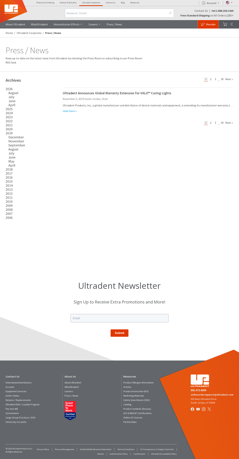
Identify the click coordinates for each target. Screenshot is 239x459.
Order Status (12, 395)
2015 (9, 181)
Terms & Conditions (125, 449)
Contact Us (110, 2)
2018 (9, 169)
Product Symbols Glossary (137, 408)
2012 (9, 193)
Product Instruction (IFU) (136, 391)
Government (12, 413)
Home (9, 33)
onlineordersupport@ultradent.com (212, 394)
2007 (9, 213)
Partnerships (130, 421)
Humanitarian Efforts (66, 24)
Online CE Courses (132, 417)
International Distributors (19, 382)
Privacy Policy (43, 449)
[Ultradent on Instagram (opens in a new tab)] (204, 409)
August (13, 93)
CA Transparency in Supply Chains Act (157, 449)
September (16, 145)
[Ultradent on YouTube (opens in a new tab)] (198, 409)
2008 (9, 209)
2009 (9, 205)
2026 (9, 89)
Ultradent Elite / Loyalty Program (23, 404)
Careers (93, 24)
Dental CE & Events (68, 2)
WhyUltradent (39, 24)
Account (10, 387)
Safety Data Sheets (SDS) (136, 400)
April (11, 105)
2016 (9, 177)
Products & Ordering (45, 2)
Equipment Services (16, 391)
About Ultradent (15, 24)
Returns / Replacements (18, 400)
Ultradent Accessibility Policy (164, 454)
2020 (9, 129)
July (11, 97)
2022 (9, 121)
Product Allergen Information (138, 382)
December (16, 137)
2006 (9, 217)
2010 (9, 201)
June (11, 101)
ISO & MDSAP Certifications (137, 413)
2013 (9, 189)
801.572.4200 (198, 390)
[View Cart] (225, 24)
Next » (229, 79)
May (11, 161)
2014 (9, 185)
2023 (9, 117)
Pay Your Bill (12, 408)
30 (222, 79)
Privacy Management (64, 449)
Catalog (127, 404)
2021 (9, 125)
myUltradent (139, 454)
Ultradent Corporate (91, 2)
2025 (9, 109)
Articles (127, 387)
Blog (123, 2)
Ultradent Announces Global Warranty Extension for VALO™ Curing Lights (117, 93)
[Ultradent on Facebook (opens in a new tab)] (193, 409)
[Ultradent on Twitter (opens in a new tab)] (210, 409)
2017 (9, 173)
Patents (100, 454)
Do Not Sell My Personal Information (95, 449)
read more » (70, 111)
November (16, 141)
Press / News (114, 24)
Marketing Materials (133, 395)
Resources (134, 2)
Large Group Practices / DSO (21, 417)
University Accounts (16, 421)
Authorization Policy (119, 454)
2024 (9, 113)
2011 (9, 197)
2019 (9, 133)
